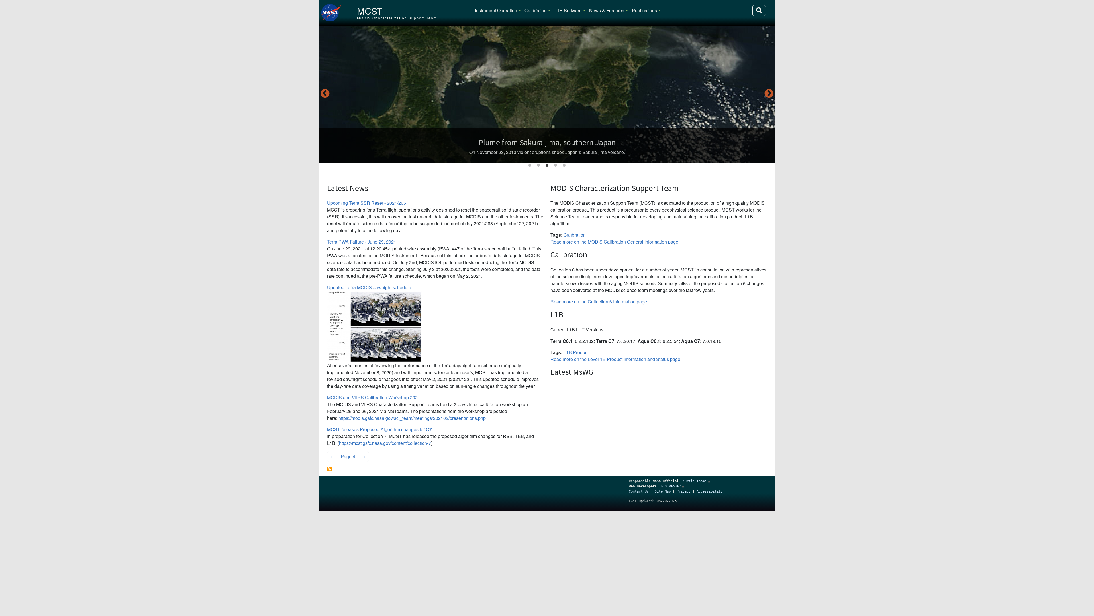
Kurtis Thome (695, 481)
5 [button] (564, 165)
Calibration (535, 10)
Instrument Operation (496, 10)
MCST (370, 10)
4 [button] (555, 165)
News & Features (606, 10)
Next (769, 94)
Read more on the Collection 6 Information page (598, 301)
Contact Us (639, 491)
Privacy (684, 491)
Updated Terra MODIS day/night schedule (369, 287)
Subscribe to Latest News (329, 469)
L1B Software (568, 10)
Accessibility (709, 491)
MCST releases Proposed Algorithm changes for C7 (379, 429)
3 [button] (547, 165)
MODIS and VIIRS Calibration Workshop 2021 (373, 397)
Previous (325, 94)
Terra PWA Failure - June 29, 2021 (361, 241)
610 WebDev (671, 486)
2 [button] (538, 165)
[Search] (759, 10)
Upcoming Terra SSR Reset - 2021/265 (366, 203)
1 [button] (530, 165)
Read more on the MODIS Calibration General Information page (614, 241)
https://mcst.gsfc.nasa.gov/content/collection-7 (385, 443)
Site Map (663, 491)
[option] (547, 94)
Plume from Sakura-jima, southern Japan (547, 142)
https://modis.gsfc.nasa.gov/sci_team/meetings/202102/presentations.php (412, 418)
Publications (644, 10)
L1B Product (576, 352)
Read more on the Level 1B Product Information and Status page (615, 359)
